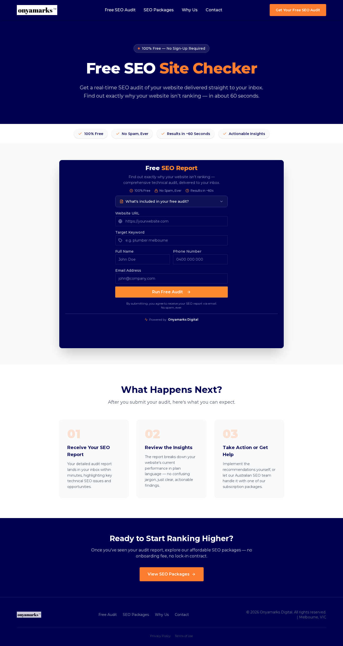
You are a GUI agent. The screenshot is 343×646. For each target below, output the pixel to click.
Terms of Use (184, 636)
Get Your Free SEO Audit (298, 10)
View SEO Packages (169, 574)
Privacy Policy (160, 636)
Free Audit (107, 614)
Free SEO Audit (120, 10)
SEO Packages (159, 10)
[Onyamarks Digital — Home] (37, 10)
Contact (214, 10)
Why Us (190, 10)
